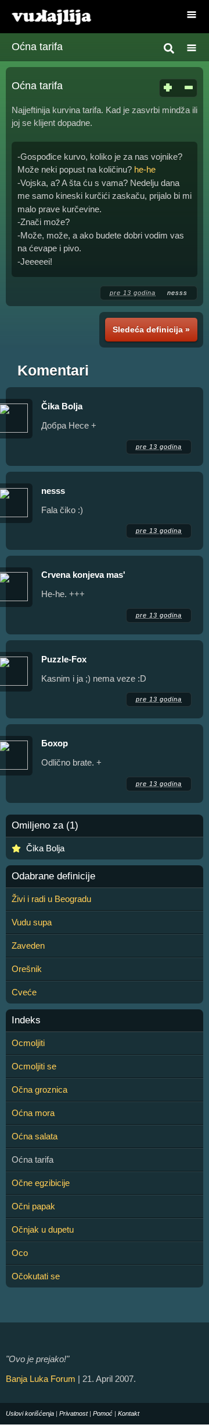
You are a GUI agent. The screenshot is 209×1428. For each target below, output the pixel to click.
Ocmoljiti (28, 1043)
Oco (20, 1253)
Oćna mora (33, 1113)
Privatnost (73, 1413)
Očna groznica (39, 1089)
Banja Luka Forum (40, 1379)
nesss (177, 292)
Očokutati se (36, 1276)
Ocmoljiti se (34, 1066)
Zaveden (28, 945)
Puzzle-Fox (64, 659)
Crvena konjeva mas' (83, 575)
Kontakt (128, 1413)
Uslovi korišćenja (30, 1413)
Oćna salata (34, 1136)
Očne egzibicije (41, 1183)
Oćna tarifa (37, 46)
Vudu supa (32, 922)
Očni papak (33, 1206)
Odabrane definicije (53, 876)
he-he (145, 169)
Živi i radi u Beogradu (51, 899)
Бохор (54, 743)
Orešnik (27, 969)
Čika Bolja (61, 406)
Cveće (24, 992)
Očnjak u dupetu (43, 1229)
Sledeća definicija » (151, 329)
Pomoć (103, 1413)
